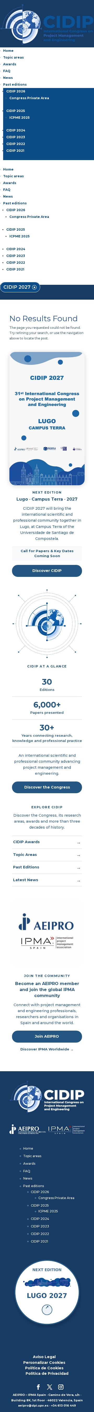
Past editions (15, 84)
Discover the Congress (47, 787)
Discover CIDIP (47, 570)
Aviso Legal (44, 1356)
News (8, 78)
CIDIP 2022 (15, 144)
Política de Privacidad (47, 1373)
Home (8, 51)
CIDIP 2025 (15, 111)
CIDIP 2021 (15, 151)
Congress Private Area (29, 98)
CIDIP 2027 (17, 287)
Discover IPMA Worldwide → (47, 1049)
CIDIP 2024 (15, 130)
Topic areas (13, 57)
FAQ (6, 71)
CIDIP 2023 (15, 137)
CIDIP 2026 (15, 91)
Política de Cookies (44, 1368)
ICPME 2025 (19, 117)
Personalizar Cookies (44, 1362)
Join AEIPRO (47, 1036)
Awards (9, 64)
